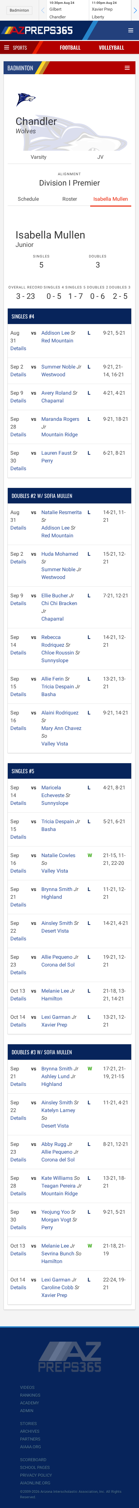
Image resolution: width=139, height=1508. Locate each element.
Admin (26, 1410)
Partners (30, 1439)
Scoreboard (33, 1459)
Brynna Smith (57, 889)
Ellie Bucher (55, 595)
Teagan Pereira (59, 1186)
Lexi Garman (56, 1017)
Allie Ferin (53, 679)
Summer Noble (59, 367)
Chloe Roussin (58, 653)
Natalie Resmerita (61, 512)
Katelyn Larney (58, 1110)
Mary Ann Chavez (61, 728)
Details (18, 348)
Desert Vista (55, 931)
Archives (29, 1431)
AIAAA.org (30, 1446)
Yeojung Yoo (56, 1212)
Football (70, 47)
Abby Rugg (54, 1144)
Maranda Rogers (60, 419)
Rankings (30, 1395)
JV (100, 157)
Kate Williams (57, 1178)
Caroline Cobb (58, 1287)
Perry (47, 461)
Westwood (53, 374)
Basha (48, 694)
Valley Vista (54, 744)
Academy (29, 1403)
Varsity (39, 157)
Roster (69, 199)
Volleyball (111, 47)
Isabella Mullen (110, 199)
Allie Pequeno (57, 957)
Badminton (19, 10)
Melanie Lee (55, 991)
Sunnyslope (54, 660)
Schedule (28, 199)
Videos (27, 1387)
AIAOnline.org (35, 1483)
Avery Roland (57, 393)
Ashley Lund (56, 1076)
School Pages (35, 1467)
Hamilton (51, 999)
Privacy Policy (36, 1475)
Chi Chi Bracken (59, 603)
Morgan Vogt (56, 1220)
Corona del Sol (58, 965)
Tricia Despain (58, 686)
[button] (135, 10)
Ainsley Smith (57, 923)
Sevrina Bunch (58, 1253)
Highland (51, 897)
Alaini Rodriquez (60, 713)
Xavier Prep (54, 1025)
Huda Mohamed (59, 554)
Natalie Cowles (58, 855)
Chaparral (52, 401)
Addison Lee (56, 333)
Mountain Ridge (59, 434)
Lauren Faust (57, 453)
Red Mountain (57, 341)
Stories (28, 1423)
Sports (20, 47)
